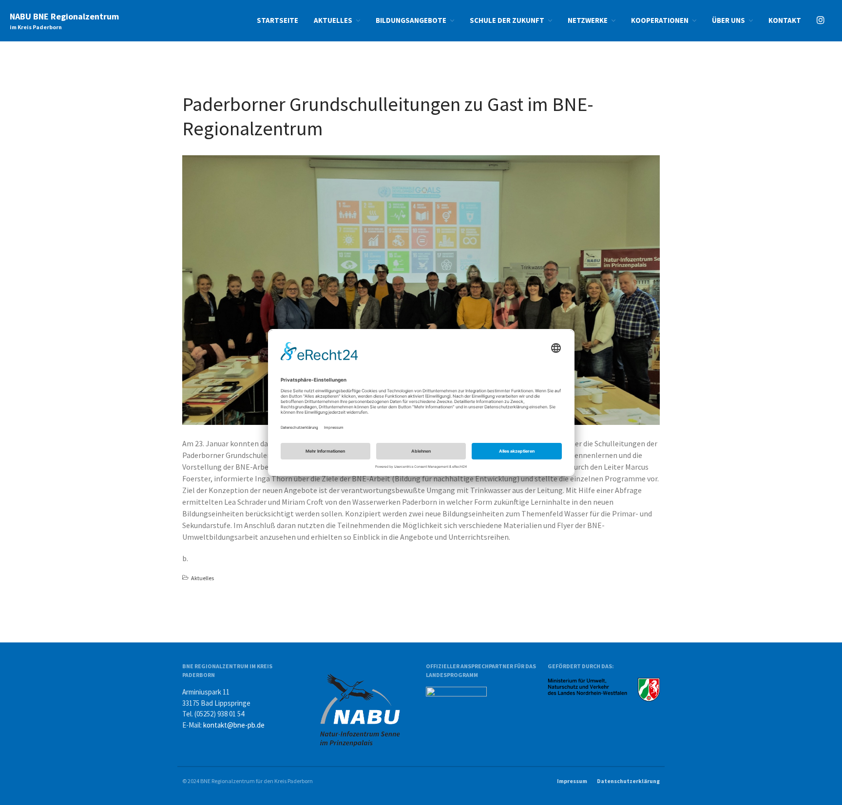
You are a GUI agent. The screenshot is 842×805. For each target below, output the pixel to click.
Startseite (277, 20)
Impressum (572, 781)
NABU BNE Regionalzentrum (64, 16)
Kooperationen (660, 20)
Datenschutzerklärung (628, 781)
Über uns (728, 20)
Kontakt (784, 20)
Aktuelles (333, 20)
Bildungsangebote (411, 20)
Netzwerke (588, 20)
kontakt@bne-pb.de (234, 725)
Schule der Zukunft (507, 20)
